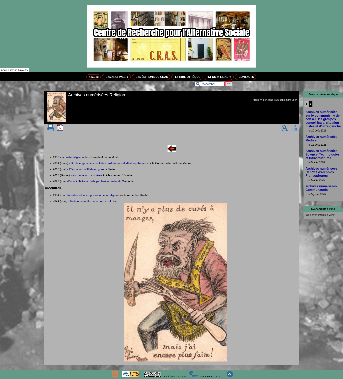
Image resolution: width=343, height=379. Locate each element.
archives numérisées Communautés (321, 188)
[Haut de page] (230, 376)
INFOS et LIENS (219, 76)
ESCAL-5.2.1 (217, 376)
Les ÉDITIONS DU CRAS (151, 76)
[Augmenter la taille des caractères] (284, 130)
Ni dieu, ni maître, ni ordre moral (90, 201)
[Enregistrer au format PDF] (60, 130)
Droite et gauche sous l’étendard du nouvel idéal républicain (108, 163)
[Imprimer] (50, 130)
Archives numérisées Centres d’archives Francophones (321, 172)
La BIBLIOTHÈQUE (187, 76)
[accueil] (171, 66)
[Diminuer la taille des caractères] (294, 130)
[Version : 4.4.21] (193, 376)
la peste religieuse (73, 157)
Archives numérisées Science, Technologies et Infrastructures (322, 154)
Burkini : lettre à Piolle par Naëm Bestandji (94, 181)
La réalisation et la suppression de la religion (90, 195)
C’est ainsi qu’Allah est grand (87, 169)
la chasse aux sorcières (87, 175)
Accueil (94, 76)
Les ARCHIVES (117, 76)
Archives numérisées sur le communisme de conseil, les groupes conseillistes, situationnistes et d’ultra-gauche (323, 119)
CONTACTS (246, 76)
